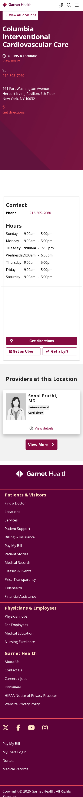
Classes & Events (18, 571)
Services (11, 520)
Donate (8, 760)
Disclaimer (13, 687)
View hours (11, 61)
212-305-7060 (13, 75)
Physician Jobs (16, 616)
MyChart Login (14, 752)
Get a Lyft (60, 351)
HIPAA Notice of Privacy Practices (31, 695)
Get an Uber (23, 351)
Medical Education (19, 633)
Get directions (14, 112)
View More (38, 444)
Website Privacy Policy (22, 704)
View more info (41, 412)
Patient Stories (16, 554)
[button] (77, 5)
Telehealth (13, 588)
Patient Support (17, 528)
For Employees (16, 624)
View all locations (22, 15)
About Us (12, 661)
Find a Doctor (15, 503)
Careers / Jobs (16, 678)
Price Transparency (20, 579)
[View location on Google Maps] (41, 313)
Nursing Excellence (20, 641)
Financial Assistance (20, 596)
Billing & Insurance (20, 537)
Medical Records (17, 562)
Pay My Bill (13, 545)
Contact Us (13, 670)
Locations (12, 511)
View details (43, 428)
